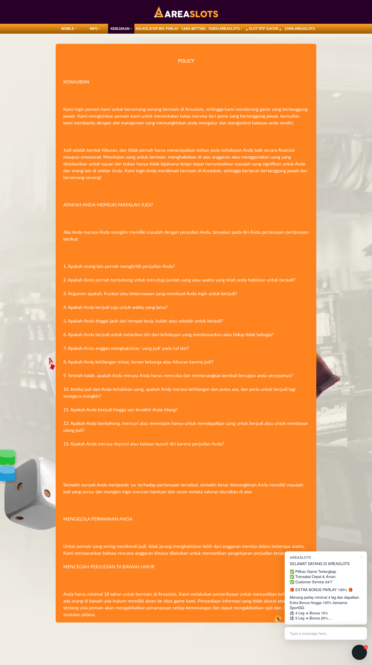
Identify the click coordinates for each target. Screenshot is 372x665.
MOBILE (67, 29)
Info (94, 29)
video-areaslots (224, 29)
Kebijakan (120, 29)
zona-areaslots (300, 29)
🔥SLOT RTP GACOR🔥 (263, 29)
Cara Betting (193, 29)
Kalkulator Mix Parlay (157, 29)
